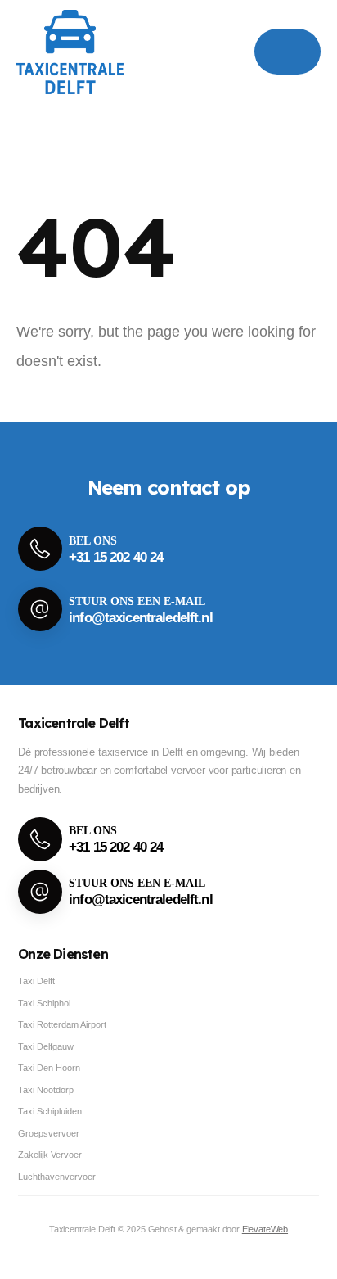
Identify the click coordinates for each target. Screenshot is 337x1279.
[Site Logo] (70, 52)
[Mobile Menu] (287, 52)
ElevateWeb (265, 1229)
